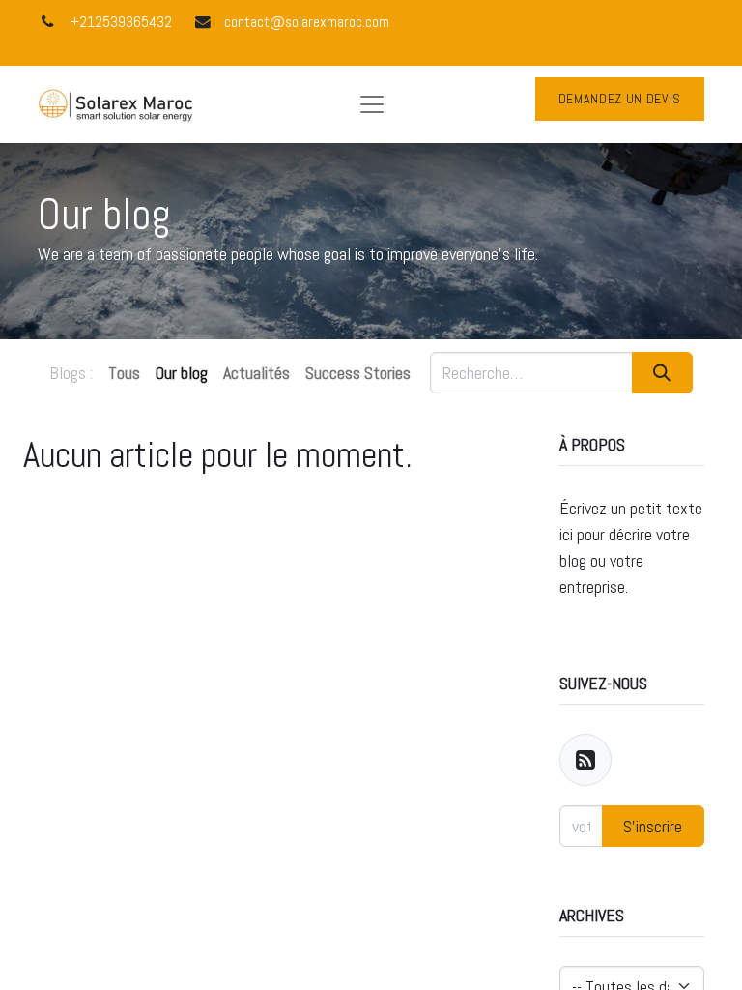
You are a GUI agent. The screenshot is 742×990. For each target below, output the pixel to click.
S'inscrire (652, 826)
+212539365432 (121, 22)
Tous (124, 373)
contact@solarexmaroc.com (306, 22)
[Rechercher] (662, 372)
